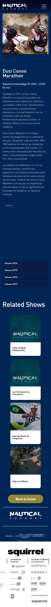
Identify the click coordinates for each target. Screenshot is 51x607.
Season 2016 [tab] (11, 277)
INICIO (21, 534)
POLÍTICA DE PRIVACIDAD (23, 536)
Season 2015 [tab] (11, 270)
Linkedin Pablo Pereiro (10, 534)
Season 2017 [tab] (11, 284)
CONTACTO (25, 537)
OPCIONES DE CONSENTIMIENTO (35, 534)
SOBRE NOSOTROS (38, 536)
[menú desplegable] (44, 6)
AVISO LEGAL (9, 536)
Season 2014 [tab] (11, 263)
